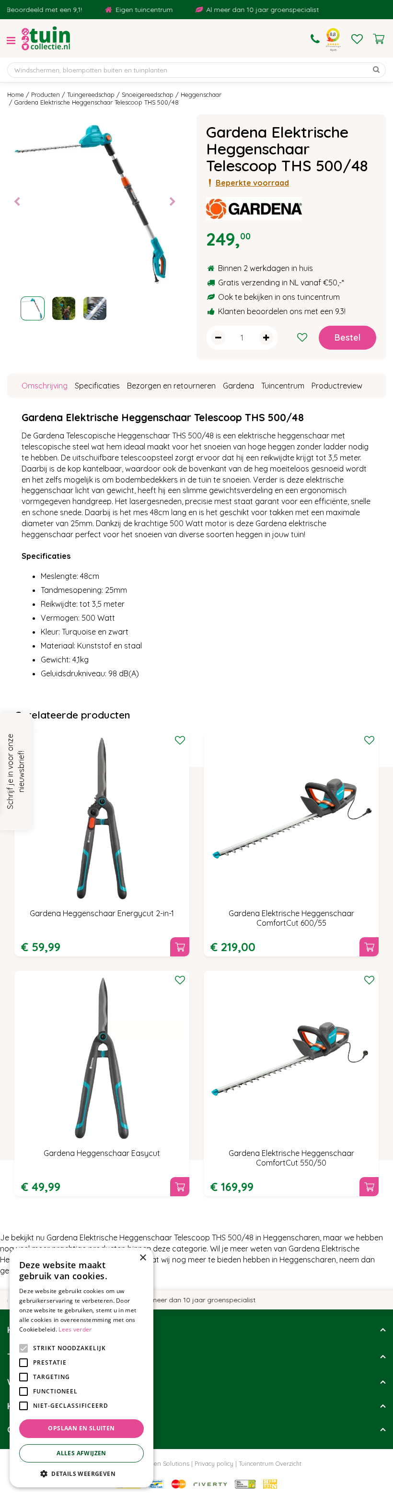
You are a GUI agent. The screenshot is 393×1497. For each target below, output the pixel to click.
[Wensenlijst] (357, 39)
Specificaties (97, 385)
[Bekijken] (378, 39)
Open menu (11, 41)
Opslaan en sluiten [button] (81, 1428)
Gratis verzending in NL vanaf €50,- (280, 282)
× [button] (142, 1257)
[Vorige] (17, 202)
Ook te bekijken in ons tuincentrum (279, 297)
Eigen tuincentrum (133, 9)
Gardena (238, 385)
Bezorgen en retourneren (171, 385)
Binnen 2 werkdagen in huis (265, 268)
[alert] (81, 1367)
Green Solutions (166, 1463)
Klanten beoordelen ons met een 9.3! (282, 311)
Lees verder (75, 1329)
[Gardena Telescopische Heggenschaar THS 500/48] (94, 201)
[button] (81, 1473)
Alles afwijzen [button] (81, 1453)
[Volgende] (172, 202)
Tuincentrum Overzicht (270, 1463)
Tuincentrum (282, 385)
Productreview (337, 385)
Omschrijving (45, 385)
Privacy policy (214, 1463)
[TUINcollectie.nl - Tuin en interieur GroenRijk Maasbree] (46, 38)
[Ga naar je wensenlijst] (357, 39)
